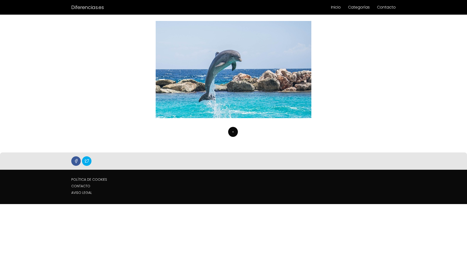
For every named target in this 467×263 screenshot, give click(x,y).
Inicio (336, 7)
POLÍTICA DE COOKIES (89, 179)
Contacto (386, 7)
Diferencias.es (87, 7)
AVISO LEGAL (81, 192)
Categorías (359, 7)
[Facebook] (76, 161)
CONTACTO (80, 186)
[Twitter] (86, 161)
